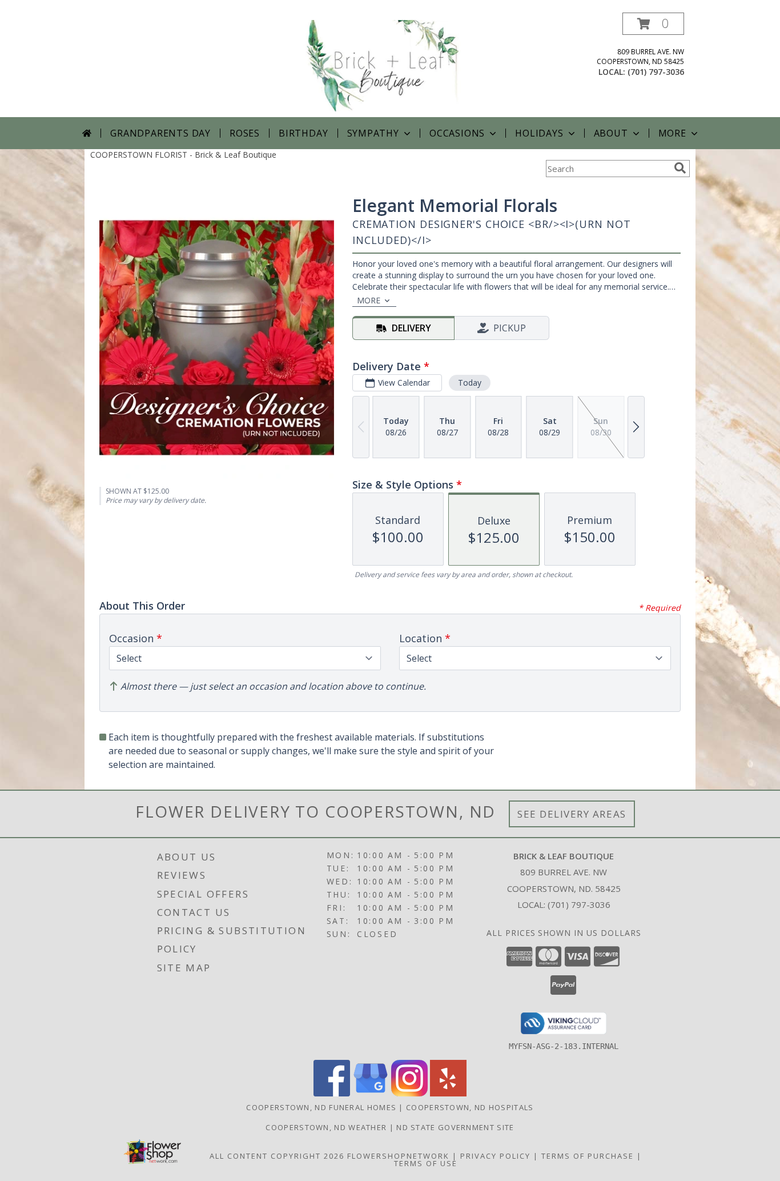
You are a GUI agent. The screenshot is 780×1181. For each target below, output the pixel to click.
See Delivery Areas (571, 813)
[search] (680, 168)
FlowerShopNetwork (398, 1156)
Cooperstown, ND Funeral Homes (321, 1107)
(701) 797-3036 (656, 71)
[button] (653, 24)
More (672, 133)
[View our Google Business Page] (370, 1093)
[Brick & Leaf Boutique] (391, 64)
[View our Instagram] (409, 1093)
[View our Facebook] (331, 1093)
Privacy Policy (495, 1156)
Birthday (303, 133)
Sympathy (373, 133)
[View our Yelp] (448, 1093)
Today (469, 382)
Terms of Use (425, 1163)
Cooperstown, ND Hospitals (470, 1107)
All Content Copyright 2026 (277, 1156)
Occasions (457, 133)
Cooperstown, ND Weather (326, 1127)
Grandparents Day (160, 133)
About (611, 133)
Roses (245, 133)
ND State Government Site (455, 1127)
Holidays (539, 133)
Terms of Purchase (587, 1156)
